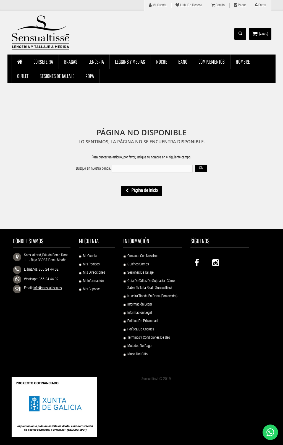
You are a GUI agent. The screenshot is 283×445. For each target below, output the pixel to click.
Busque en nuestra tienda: (93, 169)
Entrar (262, 5)
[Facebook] (197, 261)
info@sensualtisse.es (47, 288)
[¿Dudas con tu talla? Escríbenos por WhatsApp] (270, 432)
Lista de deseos (190, 5)
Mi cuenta (159, 5)
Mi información (93, 281)
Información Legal (139, 305)
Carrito (220, 5)
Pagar (241, 5)
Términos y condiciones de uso (148, 338)
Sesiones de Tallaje (140, 273)
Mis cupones (91, 289)
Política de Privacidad (142, 321)
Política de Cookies (140, 330)
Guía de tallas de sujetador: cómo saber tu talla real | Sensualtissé (151, 284)
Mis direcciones (94, 273)
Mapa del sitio (137, 354)
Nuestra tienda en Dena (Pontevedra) (152, 296)
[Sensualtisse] (41, 32)
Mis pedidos (91, 265)
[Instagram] (215, 261)
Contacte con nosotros (142, 256)
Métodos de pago (139, 346)
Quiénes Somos (138, 265)
